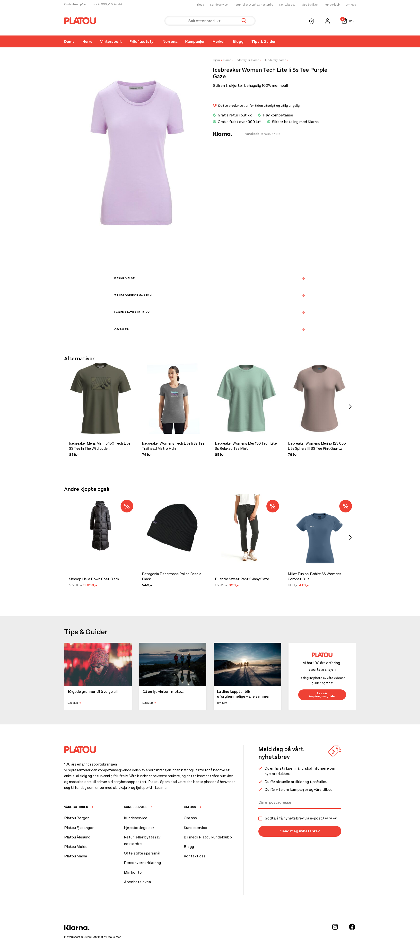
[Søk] (243, 21)
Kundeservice (219, 5)
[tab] (210, 278)
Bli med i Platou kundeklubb (208, 837)
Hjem (216, 60)
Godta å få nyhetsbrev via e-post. (301, 818)
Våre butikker (309, 5)
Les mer (73, 702)
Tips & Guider (263, 41)
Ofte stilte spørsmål (142, 853)
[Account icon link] (327, 21)
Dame (69, 41)
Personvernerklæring (142, 862)
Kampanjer (195, 41)
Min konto (133, 872)
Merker (218, 41)
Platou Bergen (76, 817)
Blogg (200, 5)
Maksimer (114, 937)
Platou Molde (76, 846)
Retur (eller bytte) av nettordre (253, 5)
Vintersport (111, 41)
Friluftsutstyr (142, 41)
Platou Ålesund (77, 837)
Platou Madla (75, 856)
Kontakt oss (287, 5)
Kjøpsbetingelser (139, 827)
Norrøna (170, 41)
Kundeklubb (332, 5)
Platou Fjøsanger (79, 827)
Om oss (351, 5)
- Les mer (160, 787)
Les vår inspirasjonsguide (322, 694)
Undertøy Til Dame (247, 60)
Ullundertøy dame (274, 60)
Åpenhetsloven (137, 881)
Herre (87, 41)
